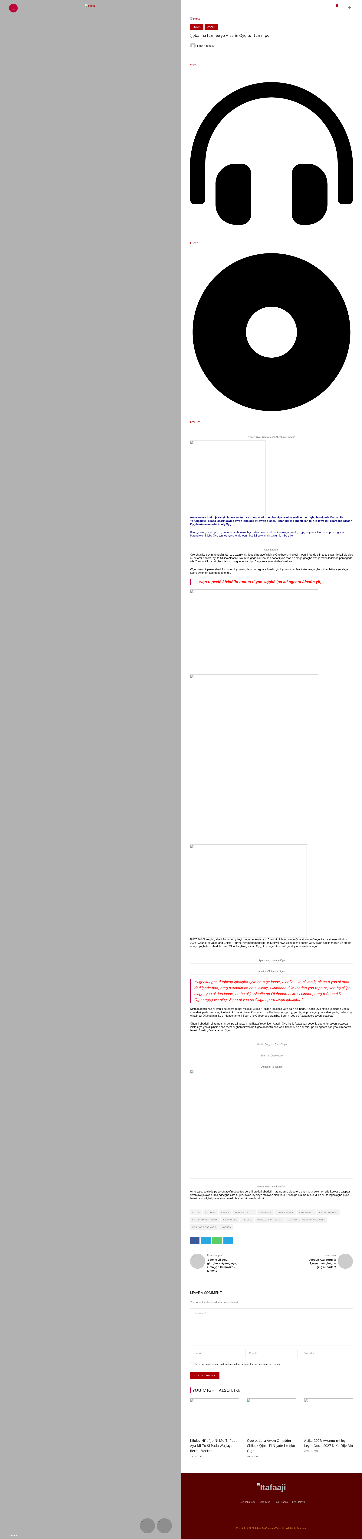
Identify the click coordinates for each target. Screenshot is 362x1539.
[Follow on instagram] (311, 7)
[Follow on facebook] (297, 7)
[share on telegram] (47, 1535)
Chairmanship (285, 1212)
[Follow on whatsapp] (329, 7)
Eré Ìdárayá (298, 1502)
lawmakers (230, 1220)
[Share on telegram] (228, 1240)
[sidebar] (349, 7)
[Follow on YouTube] (317, 7)
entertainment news (205, 1220)
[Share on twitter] (206, 1240)
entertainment (328, 1212)
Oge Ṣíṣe (265, 1502)
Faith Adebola (205, 46)
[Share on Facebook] (194, 1240)
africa (225, 1212)
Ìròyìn (197, 27)
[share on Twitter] (30, 1535)
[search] (343, 7)
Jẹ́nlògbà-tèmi (247, 1502)
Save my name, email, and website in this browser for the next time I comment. (237, 1364)
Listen (194, 243)
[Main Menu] (13, 8)
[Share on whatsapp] (217, 1240)
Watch (194, 64)
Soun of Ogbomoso (204, 1227)
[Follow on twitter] (304, 7)
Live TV (195, 421)
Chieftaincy (306, 1212)
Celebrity (265, 1212)
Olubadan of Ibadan (269, 1220)
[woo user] (335, 9)
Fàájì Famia (281, 1502)
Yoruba (226, 1227)
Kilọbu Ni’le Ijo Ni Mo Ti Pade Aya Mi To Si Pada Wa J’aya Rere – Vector (213, 1445)
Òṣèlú (211, 27)
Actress (210, 1212)
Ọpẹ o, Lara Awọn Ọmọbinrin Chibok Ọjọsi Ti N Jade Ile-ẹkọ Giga (271, 1445)
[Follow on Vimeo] (323, 7)
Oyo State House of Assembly (306, 1220)
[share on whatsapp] (39, 1535)
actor (196, 1212)
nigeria (247, 1220)
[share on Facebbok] (21, 1535)
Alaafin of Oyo (244, 1212)
